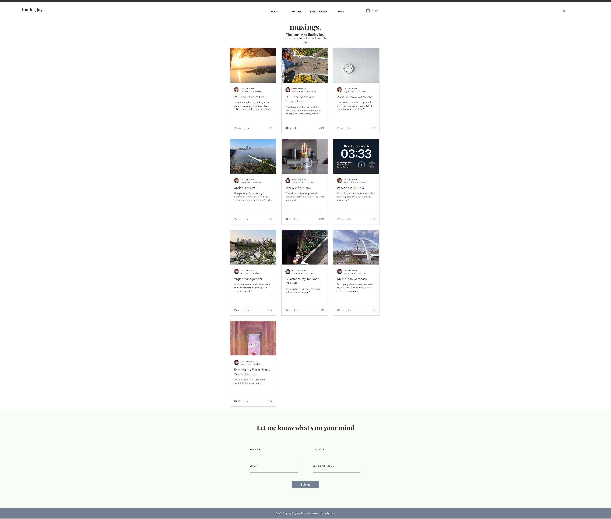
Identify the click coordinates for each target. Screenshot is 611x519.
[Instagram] (564, 10)
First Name (256, 449)
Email (253, 466)
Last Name (319, 449)
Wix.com (330, 513)
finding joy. (33, 9)
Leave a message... (323, 466)
